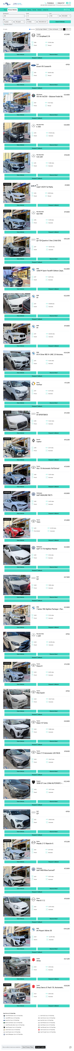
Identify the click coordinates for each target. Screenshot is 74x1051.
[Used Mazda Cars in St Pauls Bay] (39, 1022)
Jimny (38, 961)
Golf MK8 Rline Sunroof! (45, 870)
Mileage (27, 19)
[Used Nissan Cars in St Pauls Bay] (39, 1025)
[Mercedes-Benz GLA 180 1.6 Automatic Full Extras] (16, 219)
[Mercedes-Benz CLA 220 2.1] (16, 162)
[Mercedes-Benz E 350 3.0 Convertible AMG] (16, 132)
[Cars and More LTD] (13, 3)
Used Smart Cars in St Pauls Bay (13, 1029)
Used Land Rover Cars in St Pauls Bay (14, 1022)
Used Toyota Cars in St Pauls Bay (13, 1032)
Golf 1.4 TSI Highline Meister (46, 549)
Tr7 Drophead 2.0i (43, 36)
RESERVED (7, 184)
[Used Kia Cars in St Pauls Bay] (39, 1020)
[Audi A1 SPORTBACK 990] (16, 420)
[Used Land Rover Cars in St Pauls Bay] (4, 1022)
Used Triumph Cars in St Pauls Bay (48, 1032)
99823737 (61, 3)
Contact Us (45, 10)
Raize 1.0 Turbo (42, 723)
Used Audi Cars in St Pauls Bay (47, 1015)
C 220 (38, 636)
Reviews (40, 10)
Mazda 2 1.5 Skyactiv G (44, 843)
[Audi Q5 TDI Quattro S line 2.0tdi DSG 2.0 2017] (16, 246)
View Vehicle (20, 54)
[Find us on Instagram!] (69, 3)
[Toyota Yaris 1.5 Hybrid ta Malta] (16, 527)
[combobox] (13, 16)
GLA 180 (39, 214)
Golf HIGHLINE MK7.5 (44, 495)
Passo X (39, 666)
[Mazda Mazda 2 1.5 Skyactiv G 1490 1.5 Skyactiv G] (16, 849)
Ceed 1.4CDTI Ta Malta (44, 187)
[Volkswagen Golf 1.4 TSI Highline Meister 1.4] (16, 554)
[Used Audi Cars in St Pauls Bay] (39, 1015)
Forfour (39, 384)
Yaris (38, 522)
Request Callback (37, 58)
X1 (37, 297)
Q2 (37, 579)
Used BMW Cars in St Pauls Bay (13, 1018)
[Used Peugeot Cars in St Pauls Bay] (4, 1027)
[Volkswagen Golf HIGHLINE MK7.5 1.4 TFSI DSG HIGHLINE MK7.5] (16, 501)
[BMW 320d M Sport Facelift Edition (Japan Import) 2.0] (16, 276)
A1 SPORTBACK (42, 415)
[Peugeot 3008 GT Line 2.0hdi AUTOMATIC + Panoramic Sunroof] (16, 789)
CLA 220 (39, 157)
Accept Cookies (40, 1047)
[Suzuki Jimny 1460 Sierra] (16, 966)
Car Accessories (22, 10)
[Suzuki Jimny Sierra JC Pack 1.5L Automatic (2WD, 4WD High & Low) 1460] (16, 993)
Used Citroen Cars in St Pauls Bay (47, 1018)
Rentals (34, 10)
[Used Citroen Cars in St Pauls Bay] (39, 1018)
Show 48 (54, 29)
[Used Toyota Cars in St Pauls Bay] (4, 1032)
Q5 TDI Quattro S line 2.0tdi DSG (48, 240)
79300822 (50, 3)
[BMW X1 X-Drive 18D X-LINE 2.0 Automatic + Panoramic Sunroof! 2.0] (16, 360)
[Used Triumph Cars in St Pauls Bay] (39, 1032)
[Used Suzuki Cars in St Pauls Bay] (39, 1029)
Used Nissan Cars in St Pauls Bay (47, 1025)
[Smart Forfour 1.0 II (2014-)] (16, 390)
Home (5, 10)
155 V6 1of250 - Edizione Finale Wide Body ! (52, 96)
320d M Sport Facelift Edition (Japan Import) (53, 271)
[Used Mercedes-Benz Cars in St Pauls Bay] (4, 1025)
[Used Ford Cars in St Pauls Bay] (4, 1020)
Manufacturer (6, 13)
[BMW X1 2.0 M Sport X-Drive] (16, 333)
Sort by (41, 29)
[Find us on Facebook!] (66, 3)
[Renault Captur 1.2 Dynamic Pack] (16, 447)
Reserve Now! (54, 54)
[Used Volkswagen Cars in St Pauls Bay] (4, 1034)
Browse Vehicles (12, 10)
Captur (39, 441)
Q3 (37, 813)
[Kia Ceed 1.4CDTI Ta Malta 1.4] (16, 192)
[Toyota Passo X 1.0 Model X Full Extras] (16, 672)
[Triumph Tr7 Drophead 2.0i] (16, 42)
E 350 (38, 127)
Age (4, 19)
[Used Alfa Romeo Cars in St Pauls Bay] (4, 1015)
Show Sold (32, 29)
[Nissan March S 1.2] (16, 906)
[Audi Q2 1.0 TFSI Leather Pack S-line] (16, 584)
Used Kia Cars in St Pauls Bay (46, 1020)
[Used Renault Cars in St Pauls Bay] (39, 1027)
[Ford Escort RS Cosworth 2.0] (16, 72)
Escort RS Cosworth (43, 66)
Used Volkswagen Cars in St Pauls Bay (14, 1034)
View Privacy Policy (27, 1047)
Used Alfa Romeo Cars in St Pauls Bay (14, 1015)
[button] (69, 9)
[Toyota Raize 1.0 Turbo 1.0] (16, 729)
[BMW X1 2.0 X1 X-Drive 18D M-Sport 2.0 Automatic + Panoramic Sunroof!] (16, 303)
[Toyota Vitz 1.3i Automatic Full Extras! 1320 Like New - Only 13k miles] (16, 474)
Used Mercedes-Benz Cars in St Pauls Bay (15, 1025)
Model (27, 13)
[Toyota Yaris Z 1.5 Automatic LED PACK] (16, 759)
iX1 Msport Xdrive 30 (44, 930)
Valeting (29, 10)
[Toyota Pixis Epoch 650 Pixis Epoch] (16, 698)
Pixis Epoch (40, 693)
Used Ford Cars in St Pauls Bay (12, 1020)
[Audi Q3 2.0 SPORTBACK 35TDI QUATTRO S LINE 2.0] (16, 819)
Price (50, 13)
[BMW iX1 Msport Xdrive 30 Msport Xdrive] (16, 936)
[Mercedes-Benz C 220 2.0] (16, 641)
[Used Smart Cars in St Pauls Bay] (4, 1029)
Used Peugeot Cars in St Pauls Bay (13, 1027)
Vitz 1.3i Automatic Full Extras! (47, 468)
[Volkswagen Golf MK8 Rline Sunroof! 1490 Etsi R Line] (16, 876)
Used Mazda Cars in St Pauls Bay (47, 1022)
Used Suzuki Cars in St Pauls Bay (47, 1029)
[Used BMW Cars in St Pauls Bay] (4, 1018)
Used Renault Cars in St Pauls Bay (48, 1027)
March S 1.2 (40, 900)
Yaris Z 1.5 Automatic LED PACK (48, 753)
